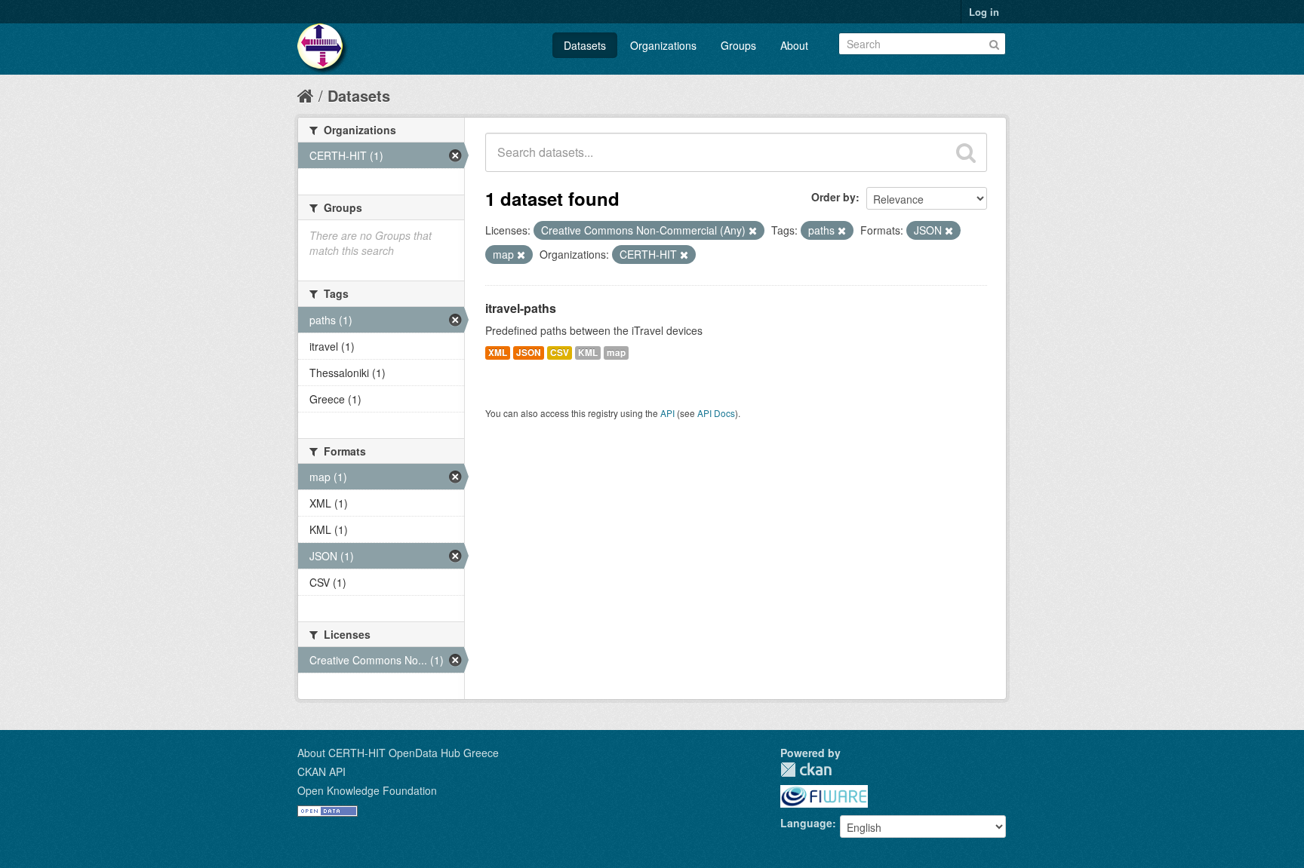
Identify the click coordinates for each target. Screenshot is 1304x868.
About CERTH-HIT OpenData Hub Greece (398, 752)
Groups (738, 45)
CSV (559, 352)
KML (588, 352)
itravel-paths (520, 308)
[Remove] (753, 231)
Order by (833, 196)
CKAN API (321, 771)
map (616, 352)
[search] (966, 152)
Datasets (585, 45)
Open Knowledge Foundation (367, 790)
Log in (984, 12)
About (794, 45)
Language (806, 822)
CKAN (806, 770)
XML (497, 352)
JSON (528, 352)
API (667, 412)
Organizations (663, 45)
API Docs (716, 412)
